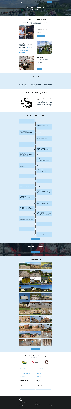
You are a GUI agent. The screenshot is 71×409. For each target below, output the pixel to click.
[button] (49, 2)
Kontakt (51, 402)
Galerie (36, 405)
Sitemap (51, 405)
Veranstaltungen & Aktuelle (38, 404)
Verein (36, 402)
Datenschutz (51, 404)
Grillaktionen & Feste (28, 47)
